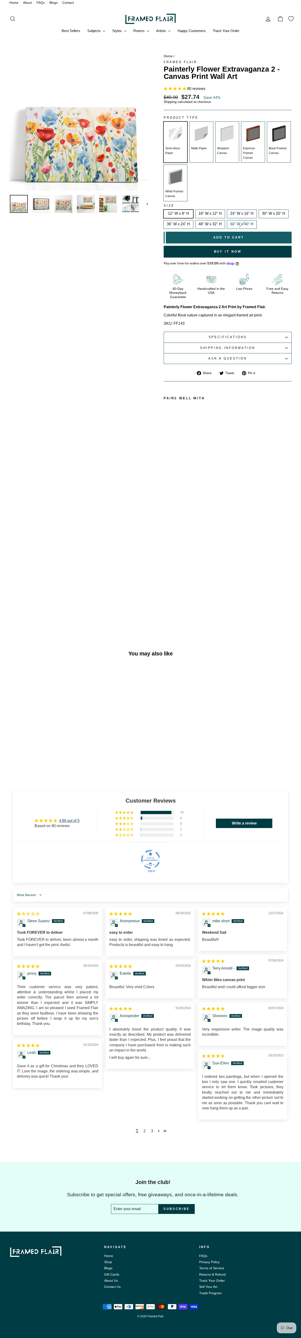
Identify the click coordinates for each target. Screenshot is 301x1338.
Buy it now (228, 251)
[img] (28, 914)
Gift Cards (111, 1274)
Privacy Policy (209, 1262)
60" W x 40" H (241, 224)
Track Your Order (226, 31)
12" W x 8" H (178, 213)
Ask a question (227, 358)
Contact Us (112, 1287)
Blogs (53, 2)
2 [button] (144, 1131)
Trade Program (210, 1293)
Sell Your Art (208, 1287)
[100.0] (150, 859)
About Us (111, 1280)
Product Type (181, 117)
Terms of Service (211, 1268)
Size (169, 205)
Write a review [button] (244, 823)
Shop (108, 1262)
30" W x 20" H (273, 213)
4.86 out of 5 (69, 821)
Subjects (94, 31)
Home (13, 2)
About (27, 2)
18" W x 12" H (210, 213)
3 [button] (152, 1131)
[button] (175, 89)
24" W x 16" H (241, 213)
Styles (117, 31)
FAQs (40, 2)
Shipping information (227, 348)
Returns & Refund (212, 1274)
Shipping (170, 102)
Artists (161, 31)
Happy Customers (192, 31)
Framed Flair (180, 62)
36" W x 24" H (178, 224)
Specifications (228, 337)
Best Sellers (71, 31)
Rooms (139, 31)
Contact (68, 2)
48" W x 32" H (210, 224)
